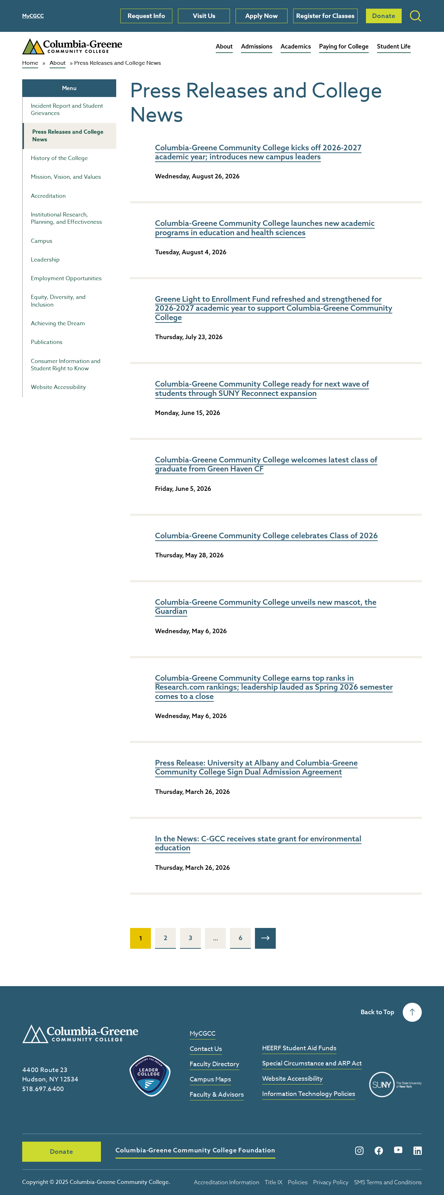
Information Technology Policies (308, 1094)
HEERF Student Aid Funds (299, 1048)
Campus (41, 241)
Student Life (394, 46)
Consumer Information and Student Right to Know (66, 365)
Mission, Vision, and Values (66, 177)
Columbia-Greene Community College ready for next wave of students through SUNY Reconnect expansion (262, 388)
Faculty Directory (214, 1064)
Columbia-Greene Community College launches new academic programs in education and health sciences (265, 227)
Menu (69, 88)
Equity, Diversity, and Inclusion (58, 301)
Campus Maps (210, 1080)
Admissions (256, 46)
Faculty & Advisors (217, 1095)
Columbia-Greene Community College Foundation (195, 1150)
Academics (296, 46)
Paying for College (344, 46)
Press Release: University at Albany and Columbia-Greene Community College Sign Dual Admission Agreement (256, 767)
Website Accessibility (58, 387)
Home (30, 63)
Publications (46, 342)
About (224, 46)
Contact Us (206, 1049)
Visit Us (204, 15)
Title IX (273, 1182)
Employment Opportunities (66, 278)
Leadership (45, 260)
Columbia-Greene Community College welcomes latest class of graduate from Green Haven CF (266, 464)
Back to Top (377, 1012)
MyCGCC (33, 15)
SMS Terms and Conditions (388, 1182)
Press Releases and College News (67, 135)
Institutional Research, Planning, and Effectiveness (66, 218)
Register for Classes (325, 15)
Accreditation (48, 196)
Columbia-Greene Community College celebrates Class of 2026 (266, 535)
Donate (383, 16)
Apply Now (261, 15)
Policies (298, 1182)
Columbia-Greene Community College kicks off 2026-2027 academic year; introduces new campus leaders (258, 152)
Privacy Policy (331, 1182)
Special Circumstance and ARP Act (312, 1064)
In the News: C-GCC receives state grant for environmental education (258, 843)
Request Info (146, 15)
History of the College (59, 158)
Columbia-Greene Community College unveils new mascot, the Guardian (265, 606)
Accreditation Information (226, 1182)
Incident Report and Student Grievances (67, 109)
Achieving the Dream (58, 323)
